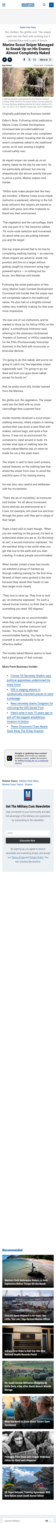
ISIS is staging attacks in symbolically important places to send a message (30, 694)
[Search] (44, 5)
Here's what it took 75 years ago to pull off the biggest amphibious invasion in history (30, 717)
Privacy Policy (37, 857)
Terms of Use (18, 857)
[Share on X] (29, 59)
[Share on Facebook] (24, 59)
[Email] (34, 59)
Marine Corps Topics (28, 27)
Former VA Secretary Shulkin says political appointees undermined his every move (29, 680)
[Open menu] (3, 5)
